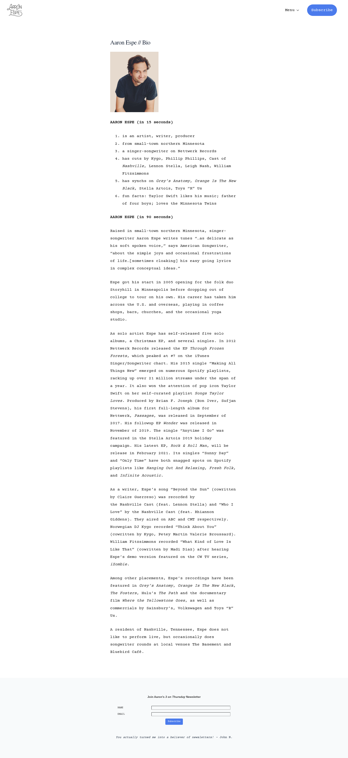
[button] (322, 10)
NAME (120, 707)
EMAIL (121, 714)
